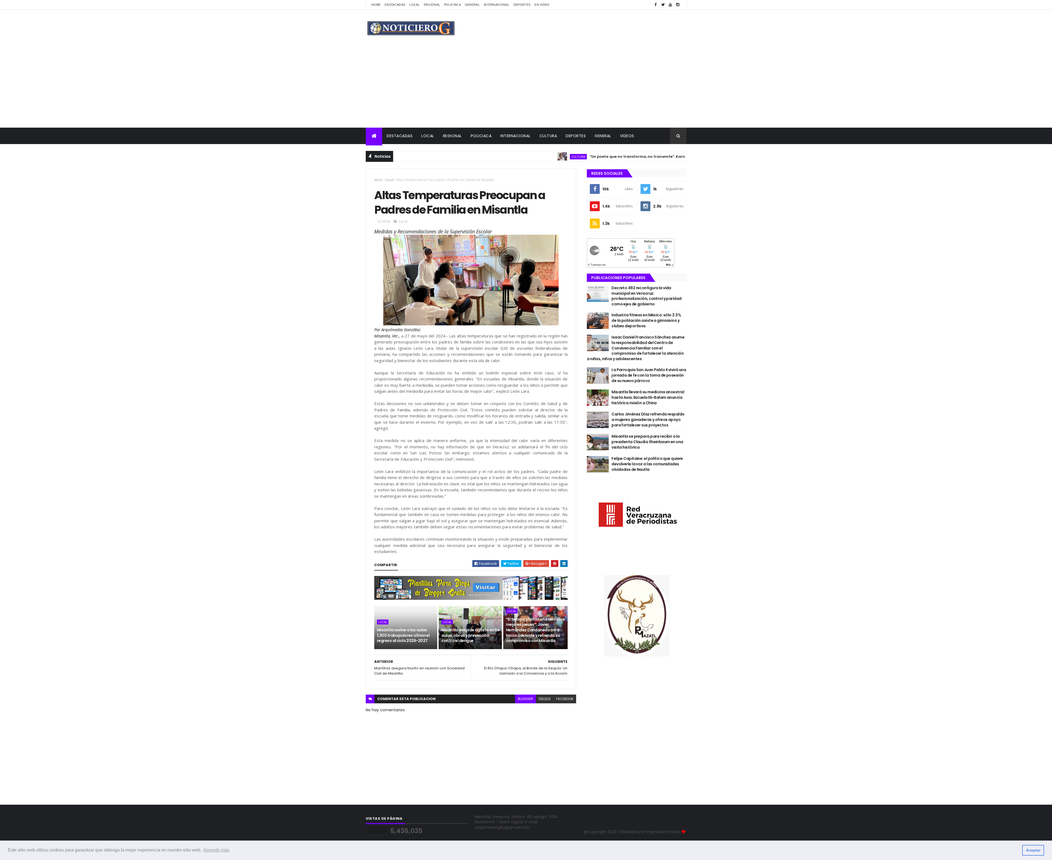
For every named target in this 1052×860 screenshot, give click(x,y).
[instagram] (678, 5)
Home (376, 4)
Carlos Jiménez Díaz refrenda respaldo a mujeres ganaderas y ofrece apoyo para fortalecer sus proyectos (647, 419)
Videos (627, 136)
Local (414, 4)
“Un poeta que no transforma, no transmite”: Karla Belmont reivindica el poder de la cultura (644, 156)
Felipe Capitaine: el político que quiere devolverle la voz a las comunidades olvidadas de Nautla (647, 464)
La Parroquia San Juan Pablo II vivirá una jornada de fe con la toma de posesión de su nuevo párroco (648, 375)
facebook (564, 698)
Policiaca (481, 136)
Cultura (548, 136)
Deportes (521, 4)
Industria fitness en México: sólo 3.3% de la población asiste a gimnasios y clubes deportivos (646, 320)
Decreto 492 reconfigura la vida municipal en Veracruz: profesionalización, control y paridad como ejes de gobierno (646, 296)
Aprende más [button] (216, 850)
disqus (545, 698)
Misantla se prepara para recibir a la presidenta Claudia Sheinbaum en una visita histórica (647, 442)
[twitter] (663, 5)
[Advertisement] (526, 86)
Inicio (378, 179)
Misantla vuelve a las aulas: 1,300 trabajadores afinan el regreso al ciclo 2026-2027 (403, 635)
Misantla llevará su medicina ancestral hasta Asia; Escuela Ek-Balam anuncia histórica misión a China (647, 397)
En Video (541, 4)
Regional (432, 4)
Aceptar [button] (1033, 850)
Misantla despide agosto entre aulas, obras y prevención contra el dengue (470, 635)
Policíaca (452, 4)
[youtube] (670, 5)
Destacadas (395, 4)
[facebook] (656, 5)
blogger (525, 698)
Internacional (496, 4)
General (472, 4)
